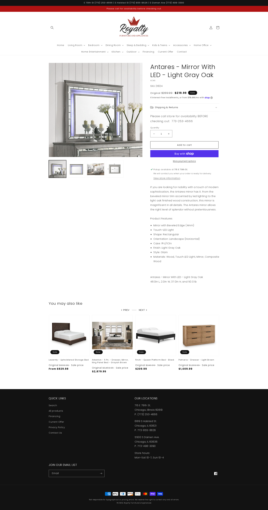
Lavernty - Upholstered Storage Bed (69, 360)
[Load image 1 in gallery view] (57, 169)
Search (53, 405)
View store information (166, 178)
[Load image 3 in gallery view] (95, 169)
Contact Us (55, 432)
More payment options (184, 161)
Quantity (154, 127)
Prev (126, 310)
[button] (52, 27)
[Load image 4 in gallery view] (114, 169)
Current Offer (56, 421)
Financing (54, 416)
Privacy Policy (57, 427)
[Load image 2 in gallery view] (76, 169)
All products (56, 410)
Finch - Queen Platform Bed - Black (154, 360)
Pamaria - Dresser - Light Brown (196, 360)
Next (142, 310)
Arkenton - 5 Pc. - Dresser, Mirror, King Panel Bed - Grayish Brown (110, 361)
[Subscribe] (101, 473)
